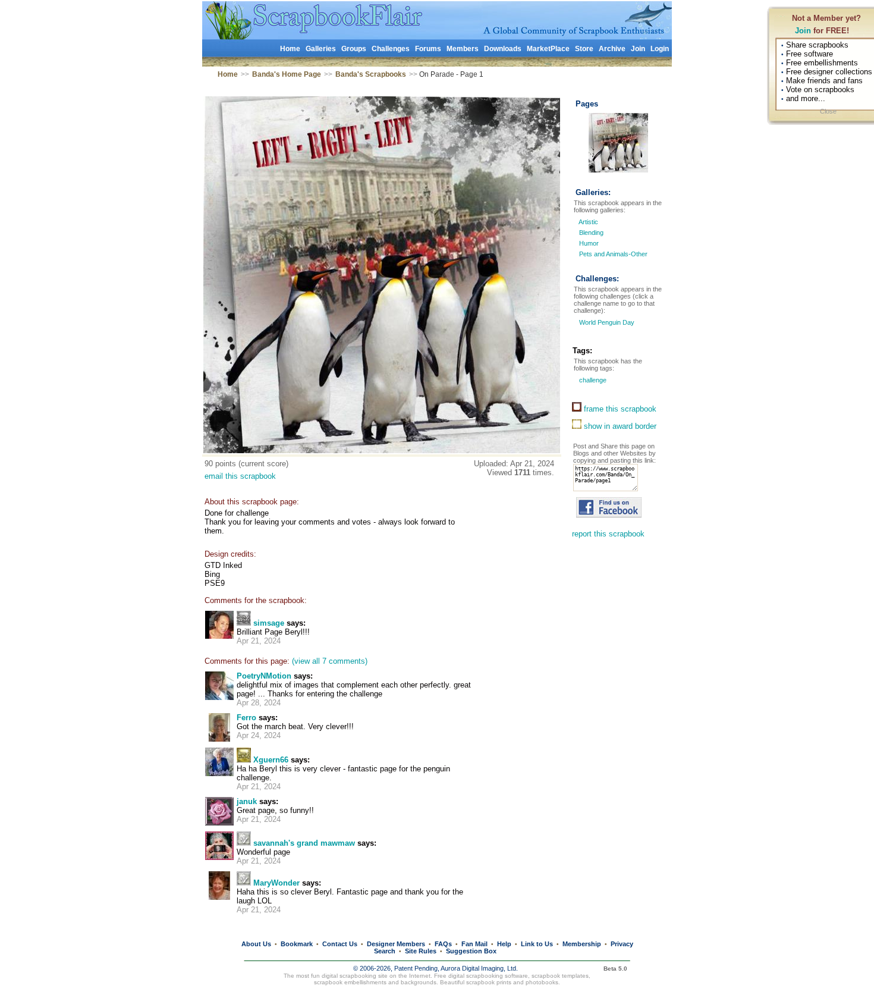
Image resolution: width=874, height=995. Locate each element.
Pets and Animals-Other (613, 254)
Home (290, 49)
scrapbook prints (488, 982)
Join (803, 30)
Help (504, 943)
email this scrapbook (240, 476)
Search (384, 951)
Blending (591, 232)
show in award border (618, 426)
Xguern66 (270, 759)
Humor (589, 243)
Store (584, 49)
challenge (591, 380)
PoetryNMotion (264, 675)
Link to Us (537, 943)
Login (659, 49)
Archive (612, 49)
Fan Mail (474, 943)
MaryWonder (276, 882)
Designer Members (396, 943)
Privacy (622, 943)
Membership (581, 943)
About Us (256, 943)
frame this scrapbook (618, 408)
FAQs (443, 943)
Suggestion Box (471, 951)
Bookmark (297, 943)
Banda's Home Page (286, 74)
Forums (428, 49)
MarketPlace (548, 49)
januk (247, 801)
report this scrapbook (608, 533)
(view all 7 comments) (329, 661)
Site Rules (420, 951)
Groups (353, 49)
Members (463, 49)
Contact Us (339, 943)
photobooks (542, 982)
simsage (268, 623)
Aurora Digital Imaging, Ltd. (479, 968)
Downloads (502, 49)
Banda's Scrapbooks (370, 74)
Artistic (588, 221)
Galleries (321, 49)
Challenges (391, 49)
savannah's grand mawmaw (304, 843)
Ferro (246, 717)
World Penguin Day (605, 322)
